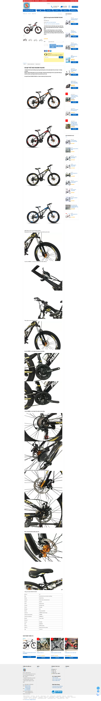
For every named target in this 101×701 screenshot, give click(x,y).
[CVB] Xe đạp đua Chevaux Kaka (73, 166)
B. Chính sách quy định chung (56, 687)
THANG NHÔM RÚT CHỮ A (52, 698)
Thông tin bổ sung (31, 64)
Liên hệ (65, 10)
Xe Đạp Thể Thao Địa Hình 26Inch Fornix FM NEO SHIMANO (29, 653)
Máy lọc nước (68, 697)
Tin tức (57, 10)
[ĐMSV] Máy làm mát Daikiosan (74, 57)
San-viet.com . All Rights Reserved (30, 699)
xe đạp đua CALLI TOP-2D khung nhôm (74, 182)
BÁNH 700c (34, 13)
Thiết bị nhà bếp (51, 697)
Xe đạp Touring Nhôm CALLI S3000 (56, 652)
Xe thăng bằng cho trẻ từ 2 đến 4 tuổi (70, 652)
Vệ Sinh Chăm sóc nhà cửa (28, 697)
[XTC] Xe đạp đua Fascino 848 (73, 190)
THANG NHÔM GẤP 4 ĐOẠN (42, 698)
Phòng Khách (41, 697)
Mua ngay (74, 23)
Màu (44, 41)
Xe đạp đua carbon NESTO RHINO (74, 157)
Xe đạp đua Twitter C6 (40, 652)
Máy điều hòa (62, 697)
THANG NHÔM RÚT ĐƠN (60, 698)
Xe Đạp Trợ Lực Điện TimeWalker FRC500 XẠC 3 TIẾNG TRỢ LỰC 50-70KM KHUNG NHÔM (74, 124)
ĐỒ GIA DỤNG (35, 697)
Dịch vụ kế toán (55, 677)
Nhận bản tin (73, 10)
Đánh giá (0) (38, 64)
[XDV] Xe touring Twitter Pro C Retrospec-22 (74, 110)
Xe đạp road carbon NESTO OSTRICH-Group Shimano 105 (74, 44)
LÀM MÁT (57, 697)
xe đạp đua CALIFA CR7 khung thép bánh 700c (74, 19)
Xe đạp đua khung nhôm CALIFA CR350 (74, 141)
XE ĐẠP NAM (54, 22)
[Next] (41, 27)
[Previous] (25, 27)
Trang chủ (25, 13)
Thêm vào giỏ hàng (53, 46)
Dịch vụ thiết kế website (57, 679)
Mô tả (25, 64)
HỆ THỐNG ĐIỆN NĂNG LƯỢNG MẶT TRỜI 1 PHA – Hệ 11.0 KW (74, 207)
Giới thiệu (48, 10)
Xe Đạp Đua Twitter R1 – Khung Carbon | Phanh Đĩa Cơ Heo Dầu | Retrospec (74, 97)
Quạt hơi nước (73, 697)
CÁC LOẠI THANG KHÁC (32, 698)
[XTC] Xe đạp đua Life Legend (74, 215)
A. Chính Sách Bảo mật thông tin (57, 686)
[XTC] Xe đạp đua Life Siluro (74, 174)
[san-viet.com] (24, 670)
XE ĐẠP (29, 13)
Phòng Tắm (46, 697)
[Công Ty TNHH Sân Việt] (28, 5)
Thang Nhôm (25, 698)
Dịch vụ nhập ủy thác (56, 680)
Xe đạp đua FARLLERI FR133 (74, 198)
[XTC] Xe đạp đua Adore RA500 (74, 149)
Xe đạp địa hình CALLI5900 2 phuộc (74, 32)
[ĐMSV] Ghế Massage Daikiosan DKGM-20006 (74, 83)
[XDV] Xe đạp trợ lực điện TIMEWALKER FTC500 (74, 70)
